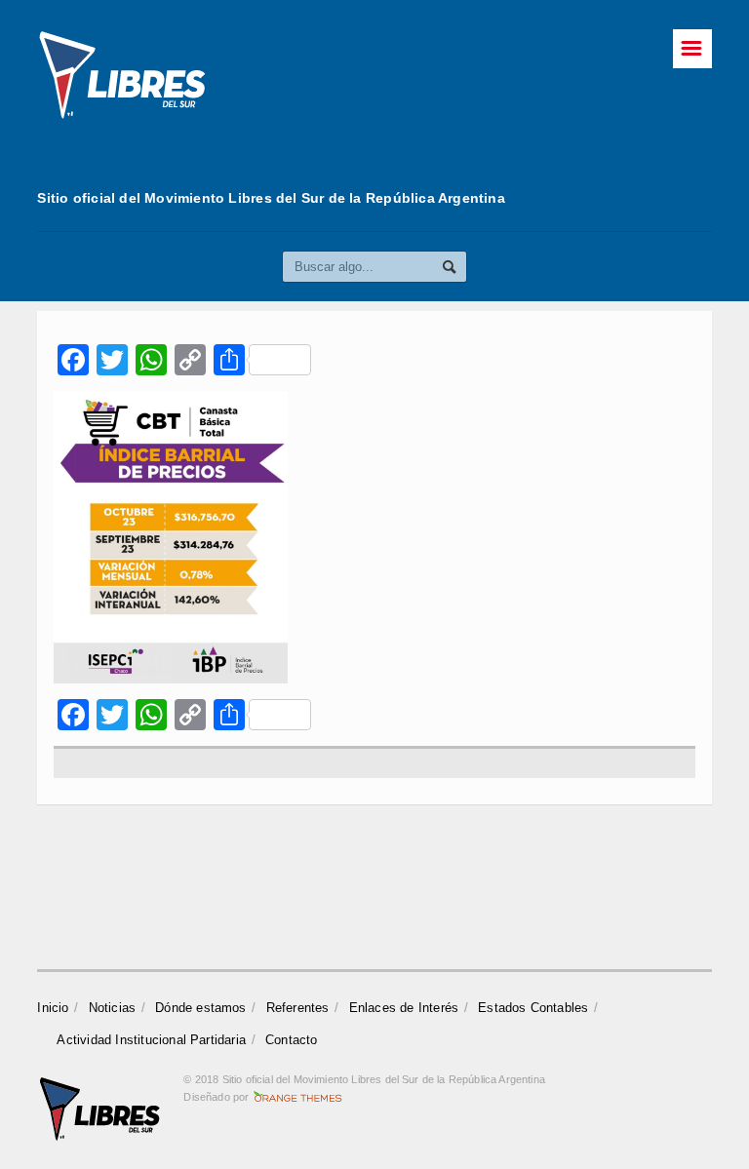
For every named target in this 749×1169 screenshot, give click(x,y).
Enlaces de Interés (404, 1007)
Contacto (291, 1040)
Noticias (113, 1007)
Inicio (52, 1007)
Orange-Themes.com (298, 1097)
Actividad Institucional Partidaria (151, 1040)
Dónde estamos (201, 1007)
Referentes (298, 1007)
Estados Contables (533, 1007)
